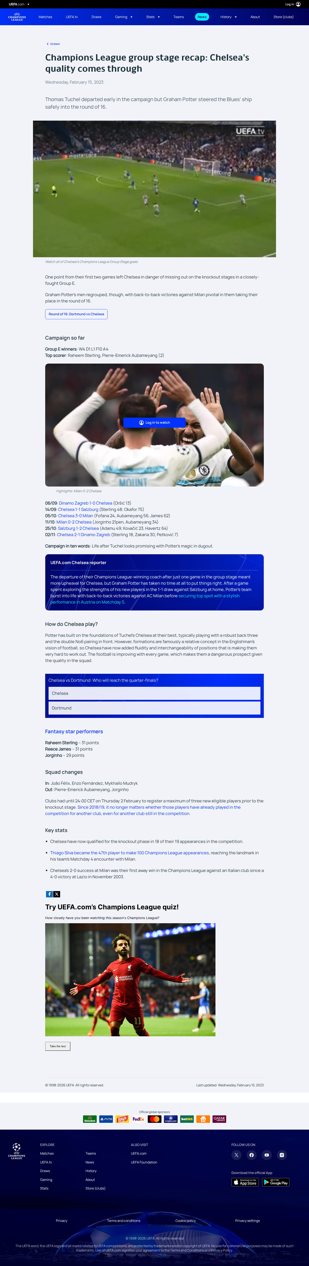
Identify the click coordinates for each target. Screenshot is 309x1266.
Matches (47, 1153)
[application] (154, 189)
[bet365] (187, 1119)
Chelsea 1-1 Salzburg (78, 509)
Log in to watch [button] (158, 422)
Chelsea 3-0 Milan (75, 515)
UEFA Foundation (144, 1162)
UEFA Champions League (17, 17)
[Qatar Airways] (219, 1119)
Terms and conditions (123, 1220)
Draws (45, 1170)
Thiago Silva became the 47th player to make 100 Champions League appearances (129, 853)
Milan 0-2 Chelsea (74, 522)
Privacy (61, 1220)
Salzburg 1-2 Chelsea (78, 528)
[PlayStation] (106, 1119)
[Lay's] (122, 1119)
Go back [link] (55, 44)
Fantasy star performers (74, 731)
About (90, 1179)
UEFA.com (139, 1153)
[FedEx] (138, 1119)
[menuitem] (47, 17)
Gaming (46, 1179)
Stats (44, 1188)
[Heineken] (90, 1119)
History (91, 1170)
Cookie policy (186, 1220)
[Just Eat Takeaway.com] (203, 1119)
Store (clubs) (96, 1188)
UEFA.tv (46, 1162)
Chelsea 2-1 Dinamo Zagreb (83, 534)
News (90, 1162)
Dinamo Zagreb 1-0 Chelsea (85, 503)
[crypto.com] (171, 1119)
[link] (45, 17)
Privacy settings (247, 1220)
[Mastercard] (154, 1119)
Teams (91, 1153)
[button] (123, 17)
